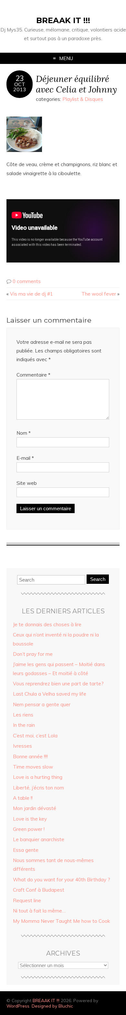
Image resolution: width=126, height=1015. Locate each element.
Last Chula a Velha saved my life (49, 694)
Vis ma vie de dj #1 (31, 294)
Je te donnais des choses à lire (47, 624)
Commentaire (33, 375)
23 (20, 78)
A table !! (23, 798)
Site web (26, 483)
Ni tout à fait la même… (39, 911)
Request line (27, 900)
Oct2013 (19, 87)
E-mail (25, 458)
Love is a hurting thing (37, 777)
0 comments (27, 281)
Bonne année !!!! (30, 756)
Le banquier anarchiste (38, 839)
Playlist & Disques (82, 99)
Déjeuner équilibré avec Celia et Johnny (76, 84)
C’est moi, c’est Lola (35, 736)
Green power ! (29, 829)
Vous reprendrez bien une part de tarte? (58, 684)
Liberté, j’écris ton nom (38, 788)
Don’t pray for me (33, 654)
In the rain (24, 725)
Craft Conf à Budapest (38, 890)
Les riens (23, 715)
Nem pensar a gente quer (41, 704)
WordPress (17, 1006)
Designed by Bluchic (52, 1006)
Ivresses (22, 746)
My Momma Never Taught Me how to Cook (61, 921)
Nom (23, 433)
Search (97, 579)
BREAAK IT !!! (63, 20)
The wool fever (98, 294)
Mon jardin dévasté (34, 808)
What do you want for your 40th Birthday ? (61, 880)
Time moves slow (33, 767)
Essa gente (25, 850)
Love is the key (30, 819)
